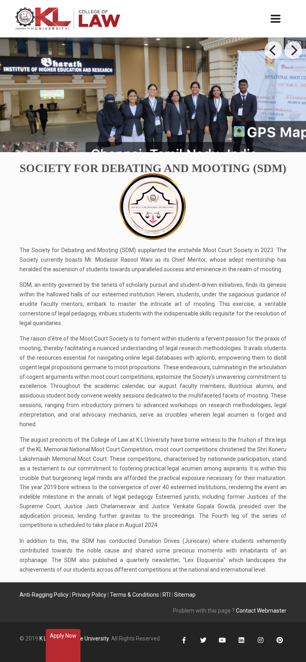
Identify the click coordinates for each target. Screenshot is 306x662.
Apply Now (63, 636)
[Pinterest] (279, 641)
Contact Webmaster (261, 610)
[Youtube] (222, 641)
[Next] (293, 50)
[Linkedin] (241, 641)
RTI (167, 594)
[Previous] (273, 50)
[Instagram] (260, 641)
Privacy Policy (89, 594)
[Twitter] (203, 641)
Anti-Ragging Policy (44, 594)
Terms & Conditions (134, 594)
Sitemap (185, 594)
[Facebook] (184, 641)
